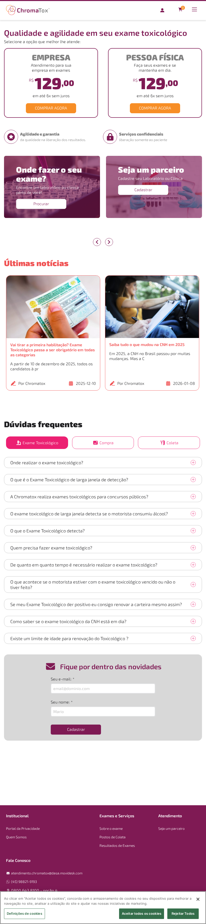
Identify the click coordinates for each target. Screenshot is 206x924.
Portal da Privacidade (23, 828)
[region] (103, 907)
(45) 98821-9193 (24, 881)
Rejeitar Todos (183, 913)
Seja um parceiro (171, 828)
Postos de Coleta (112, 837)
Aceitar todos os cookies (141, 913)
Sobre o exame (111, 828)
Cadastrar (143, 189)
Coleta (172, 442)
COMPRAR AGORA (51, 107)
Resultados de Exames (117, 845)
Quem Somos (16, 837)
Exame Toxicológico (40, 442)
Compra (106, 442)
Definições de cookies (24, 913)
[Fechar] (197, 899)
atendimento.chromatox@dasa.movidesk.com (46, 873)
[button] (53, 333)
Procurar (41, 203)
